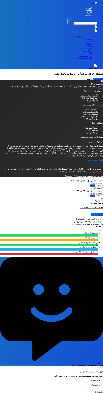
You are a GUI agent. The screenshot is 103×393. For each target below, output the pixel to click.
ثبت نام (65, 36)
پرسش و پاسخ (92, 109)
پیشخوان (88, 39)
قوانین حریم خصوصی (83, 224)
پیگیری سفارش (85, 56)
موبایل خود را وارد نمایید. (93, 207)
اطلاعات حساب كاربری (82, 58)
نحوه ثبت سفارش (90, 111)
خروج (90, 60)
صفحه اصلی (98, 79)
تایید (92, 186)
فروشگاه (94, 385)
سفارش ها (87, 41)
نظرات (89, 53)
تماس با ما (93, 130)
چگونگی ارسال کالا (90, 98)
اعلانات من (87, 51)
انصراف (99, 186)
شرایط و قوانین (96, 221)
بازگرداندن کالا (92, 119)
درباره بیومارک (92, 132)
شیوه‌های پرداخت (91, 114)
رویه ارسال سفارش (89, 116)
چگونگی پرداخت (91, 100)
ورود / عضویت (97, 214)
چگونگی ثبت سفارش (89, 95)
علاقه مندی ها (86, 48)
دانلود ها (89, 44)
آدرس (89, 46)
